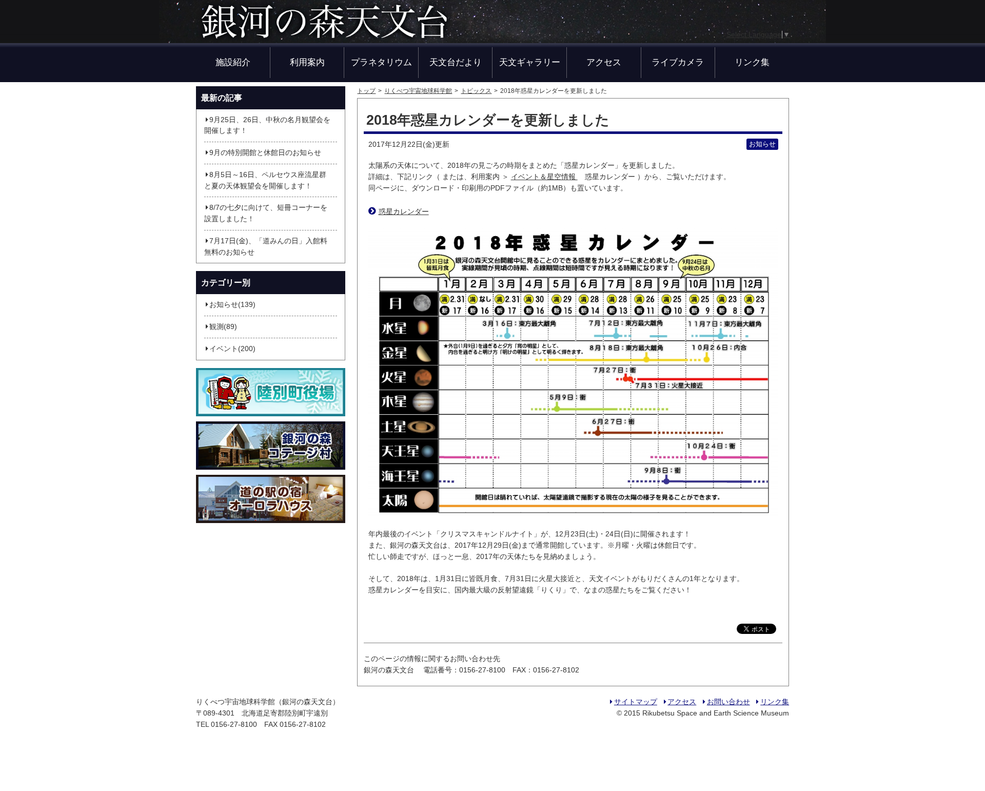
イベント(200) (232, 349)
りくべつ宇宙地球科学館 (418, 91)
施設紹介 (232, 62)
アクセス (603, 62)
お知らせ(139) (232, 304)
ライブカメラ (678, 62)
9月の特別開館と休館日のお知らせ (265, 153)
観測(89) (223, 327)
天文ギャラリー (529, 62)
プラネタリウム (381, 62)
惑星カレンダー (404, 212)
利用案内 (307, 62)
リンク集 (752, 62)
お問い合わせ (728, 702)
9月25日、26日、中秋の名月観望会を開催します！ (267, 125)
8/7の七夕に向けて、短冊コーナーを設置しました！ (265, 213)
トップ (366, 91)
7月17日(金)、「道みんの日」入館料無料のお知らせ (265, 246)
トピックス (476, 91)
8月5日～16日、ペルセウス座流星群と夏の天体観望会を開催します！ (265, 180)
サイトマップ (635, 702)
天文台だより (455, 62)
